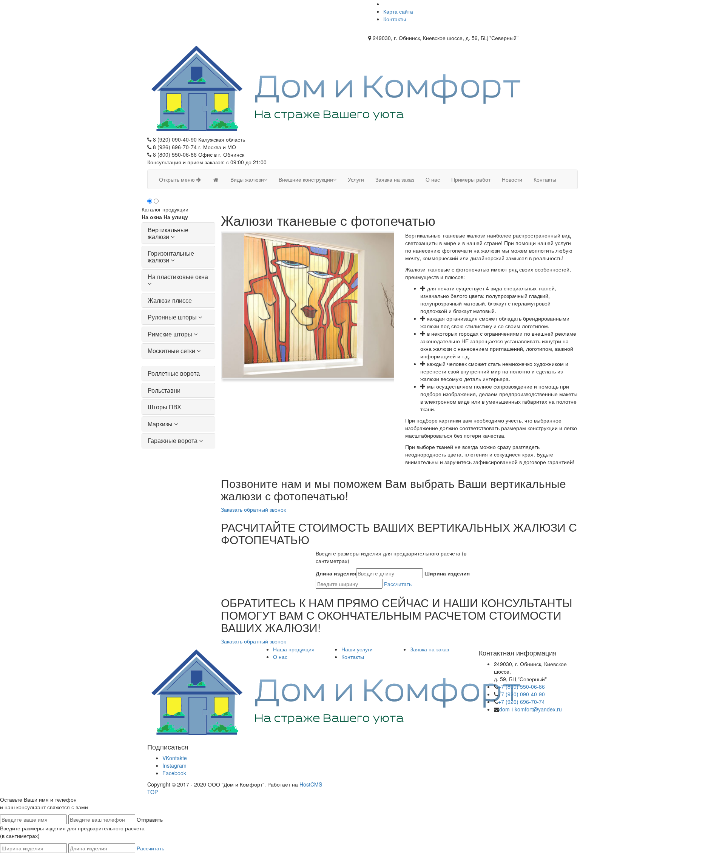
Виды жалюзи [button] (247, 179)
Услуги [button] (356, 179)
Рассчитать (398, 584)
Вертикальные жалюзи (168, 233)
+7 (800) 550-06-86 (521, 686)
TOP (152, 792)
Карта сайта (398, 11)
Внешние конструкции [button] (306, 179)
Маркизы (160, 424)
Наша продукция (294, 649)
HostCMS (310, 784)
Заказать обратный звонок (253, 509)
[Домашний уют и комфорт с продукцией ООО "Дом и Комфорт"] (216, 179)
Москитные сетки (171, 350)
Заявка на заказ (429, 649)
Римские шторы (170, 334)
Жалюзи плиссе (170, 300)
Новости (512, 179)
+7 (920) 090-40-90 (521, 694)
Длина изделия (336, 573)
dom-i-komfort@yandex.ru (530, 709)
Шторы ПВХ (164, 407)
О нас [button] (433, 179)
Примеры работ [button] (471, 179)
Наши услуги (357, 649)
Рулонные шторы (172, 317)
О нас (280, 656)
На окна (152, 217)
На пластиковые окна (178, 276)
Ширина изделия (447, 573)
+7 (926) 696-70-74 (521, 701)
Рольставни (164, 390)
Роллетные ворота (174, 373)
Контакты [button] (545, 179)
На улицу (176, 217)
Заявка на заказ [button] (394, 179)
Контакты (394, 19)
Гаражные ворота (172, 440)
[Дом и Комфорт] (335, 87)
